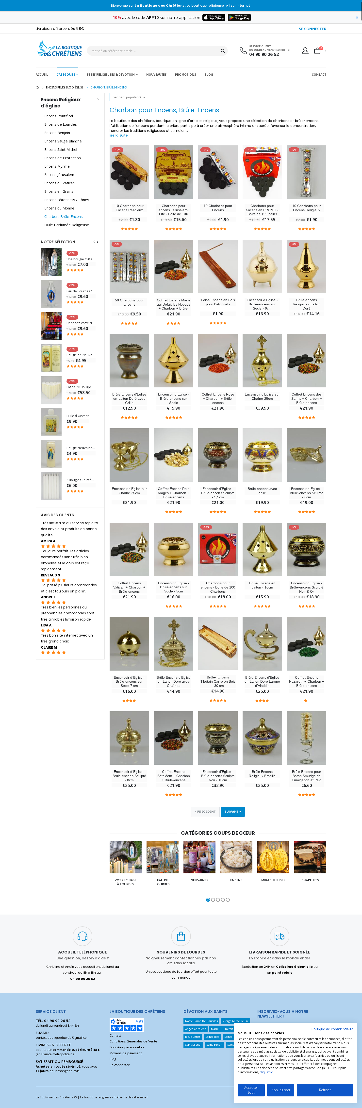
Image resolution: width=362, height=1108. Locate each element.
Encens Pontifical (58, 115)
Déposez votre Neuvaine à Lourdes (81, 323)
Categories (66, 74)
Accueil (42, 74)
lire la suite (119, 135)
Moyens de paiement (126, 1053)
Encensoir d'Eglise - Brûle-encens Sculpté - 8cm (129, 776)
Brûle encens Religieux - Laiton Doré (306, 304)
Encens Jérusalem (59, 174)
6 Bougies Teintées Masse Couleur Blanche (81, 480)
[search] (223, 51)
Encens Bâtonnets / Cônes (66, 199)
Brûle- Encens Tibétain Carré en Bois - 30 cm (217, 681)
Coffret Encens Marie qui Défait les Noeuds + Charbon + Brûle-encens (173, 306)
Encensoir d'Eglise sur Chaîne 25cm (262, 396)
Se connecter (120, 1065)
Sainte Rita (212, 1037)
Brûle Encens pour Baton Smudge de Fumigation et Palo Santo (306, 778)
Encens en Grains (58, 191)
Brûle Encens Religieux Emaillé (262, 774)
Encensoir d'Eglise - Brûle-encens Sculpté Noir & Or (306, 587)
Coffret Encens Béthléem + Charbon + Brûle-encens (173, 776)
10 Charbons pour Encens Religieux (129, 208)
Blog (209, 74)
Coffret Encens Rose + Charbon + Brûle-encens (218, 398)
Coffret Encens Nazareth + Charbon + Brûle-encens (306, 681)
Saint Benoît (214, 1044)
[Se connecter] (305, 50)
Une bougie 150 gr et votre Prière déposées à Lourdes (81, 259)
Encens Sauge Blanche (63, 140)
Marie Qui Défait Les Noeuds (230, 1029)
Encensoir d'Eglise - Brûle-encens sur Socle (173, 398)
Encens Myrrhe (57, 166)
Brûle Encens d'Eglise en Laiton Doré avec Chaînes (174, 681)
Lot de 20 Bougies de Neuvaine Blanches (81, 387)
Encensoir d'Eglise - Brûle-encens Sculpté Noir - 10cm (218, 776)
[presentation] (104, 872)
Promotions (185, 74)
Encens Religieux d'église (64, 87)
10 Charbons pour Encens (218, 208)
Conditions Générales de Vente (133, 1041)
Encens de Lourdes (60, 124)
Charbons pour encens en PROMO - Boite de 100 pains (262, 210)
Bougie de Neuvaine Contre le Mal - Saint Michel (81, 355)
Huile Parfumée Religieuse (66, 224)
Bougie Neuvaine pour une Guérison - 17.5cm (81, 448)
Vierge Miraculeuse (235, 1021)
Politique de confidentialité (332, 1029)
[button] (319, 50)
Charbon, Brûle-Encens (63, 216)
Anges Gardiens (195, 1029)
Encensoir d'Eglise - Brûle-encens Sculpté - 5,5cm (218, 493)
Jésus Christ (192, 1037)
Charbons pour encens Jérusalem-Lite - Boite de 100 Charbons (174, 212)
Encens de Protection (62, 157)
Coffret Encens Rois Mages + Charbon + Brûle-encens (173, 493)
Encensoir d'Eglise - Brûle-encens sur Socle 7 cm (129, 681)
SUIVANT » (233, 812)
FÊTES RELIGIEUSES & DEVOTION (111, 74)
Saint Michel (193, 1044)
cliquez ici (266, 1072)
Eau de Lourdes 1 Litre (81, 291)
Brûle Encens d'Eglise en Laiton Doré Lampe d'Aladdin (262, 681)
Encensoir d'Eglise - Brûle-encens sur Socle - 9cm (262, 304)
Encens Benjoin (57, 132)
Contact (319, 74)
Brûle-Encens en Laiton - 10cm (262, 585)
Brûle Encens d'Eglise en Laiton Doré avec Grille (129, 398)
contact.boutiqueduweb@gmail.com (62, 1037)
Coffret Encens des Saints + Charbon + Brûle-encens (306, 398)
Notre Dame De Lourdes (201, 1021)
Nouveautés (156, 74)
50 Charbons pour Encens (129, 302)
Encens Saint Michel (60, 149)
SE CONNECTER (313, 28)
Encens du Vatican (59, 182)
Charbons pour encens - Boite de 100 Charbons (218, 587)
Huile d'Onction (77, 416)
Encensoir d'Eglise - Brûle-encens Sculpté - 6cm (306, 493)
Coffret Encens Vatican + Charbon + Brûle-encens (129, 587)
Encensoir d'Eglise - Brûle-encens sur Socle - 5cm (173, 587)
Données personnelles (127, 1047)
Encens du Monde (59, 208)
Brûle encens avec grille (262, 491)
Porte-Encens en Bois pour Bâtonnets (218, 302)
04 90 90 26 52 (264, 54)
